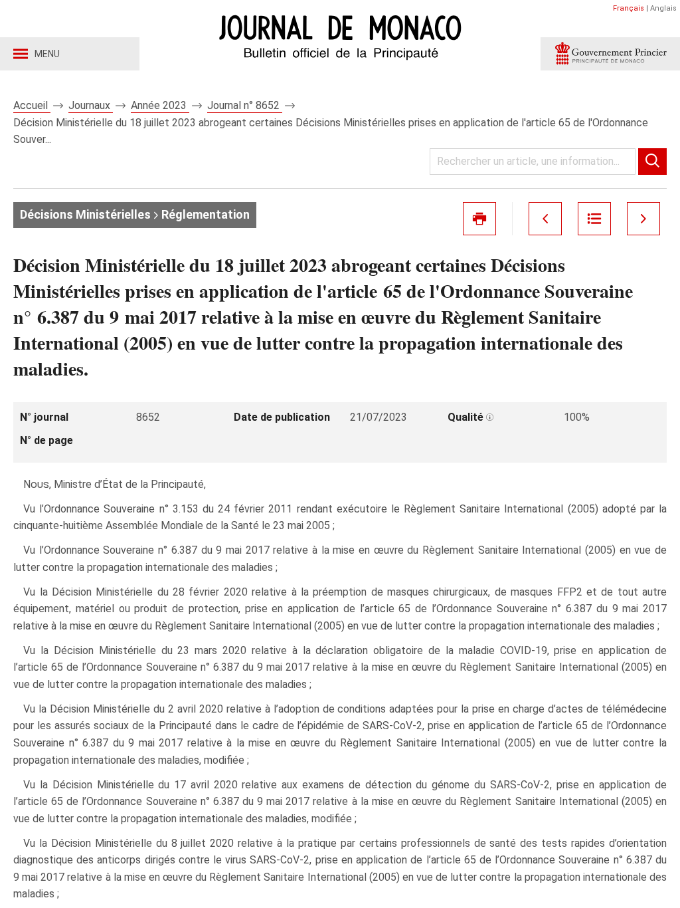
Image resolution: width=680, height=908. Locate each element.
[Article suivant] (643, 218)
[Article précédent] (545, 218)
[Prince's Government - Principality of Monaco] (610, 53)
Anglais (663, 8)
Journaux (90, 105)
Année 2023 (160, 105)
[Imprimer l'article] (479, 218)
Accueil (31, 105)
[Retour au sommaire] (594, 218)
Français (628, 8)
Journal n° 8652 (244, 105)
